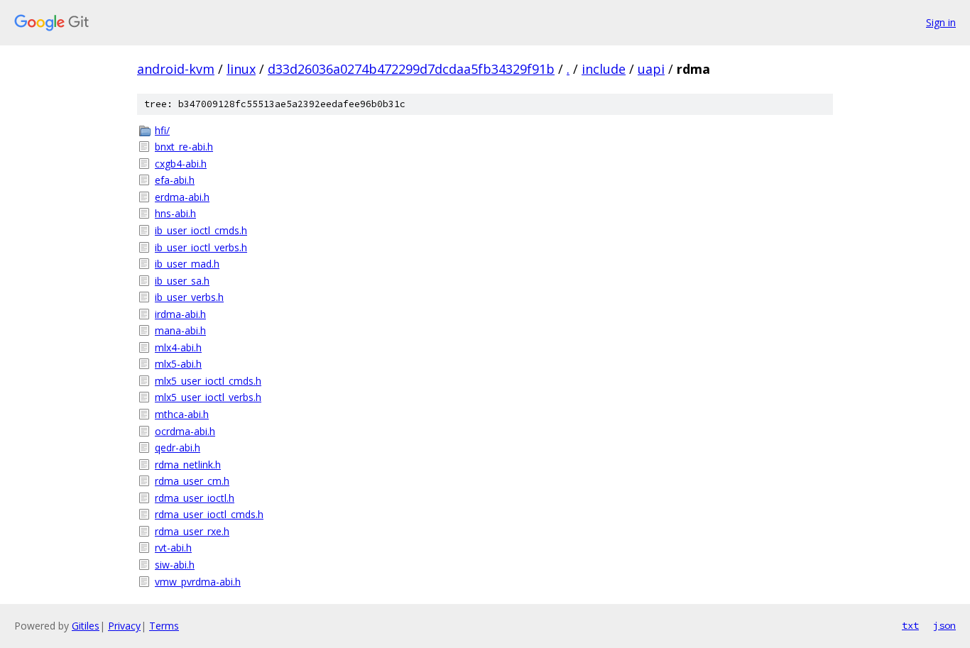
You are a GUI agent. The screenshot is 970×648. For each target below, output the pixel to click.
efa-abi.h (175, 180)
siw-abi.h (175, 564)
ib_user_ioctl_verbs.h (201, 247)
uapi (651, 68)
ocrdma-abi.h (185, 431)
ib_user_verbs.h (189, 297)
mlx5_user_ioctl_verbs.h (208, 397)
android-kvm (175, 68)
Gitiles (85, 625)
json (944, 625)
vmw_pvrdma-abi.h (198, 581)
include (604, 68)
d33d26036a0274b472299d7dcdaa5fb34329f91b (411, 68)
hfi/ (162, 130)
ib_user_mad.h (187, 263)
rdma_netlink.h (188, 464)
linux (241, 68)
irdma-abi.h (180, 314)
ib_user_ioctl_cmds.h (201, 230)
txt (910, 625)
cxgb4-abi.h (181, 163)
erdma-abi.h (182, 197)
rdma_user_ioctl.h (194, 498)
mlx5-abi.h (178, 363)
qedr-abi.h (177, 447)
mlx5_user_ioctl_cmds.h (208, 381)
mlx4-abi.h (178, 347)
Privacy (124, 625)
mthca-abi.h (182, 414)
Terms (164, 625)
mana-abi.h (180, 330)
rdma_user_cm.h (192, 481)
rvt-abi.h (173, 547)
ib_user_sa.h (182, 280)
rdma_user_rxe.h (192, 531)
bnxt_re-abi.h (184, 146)
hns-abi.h (175, 213)
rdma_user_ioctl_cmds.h (209, 514)
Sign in (941, 22)
